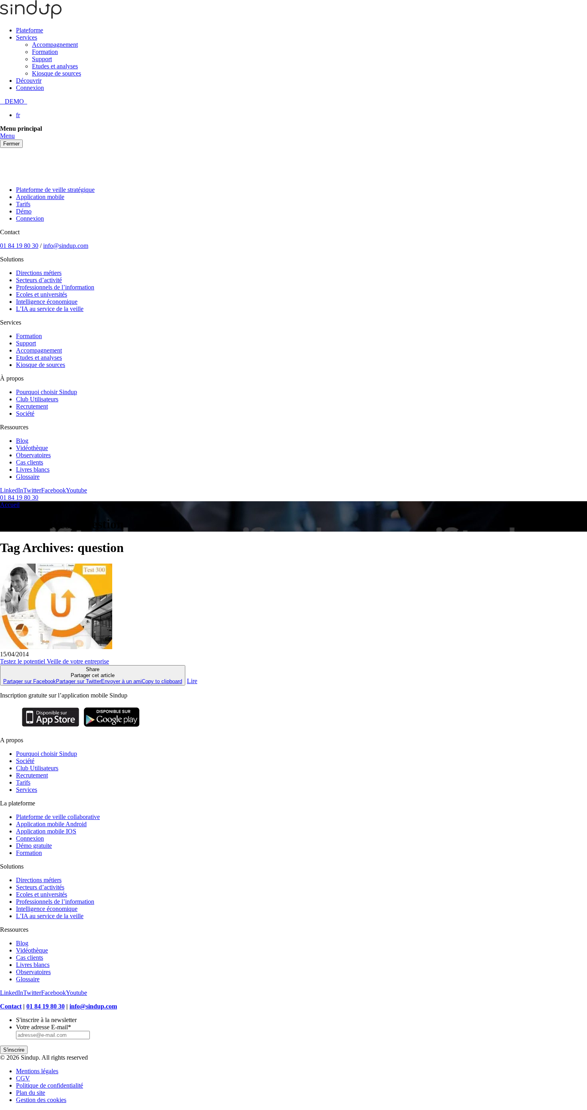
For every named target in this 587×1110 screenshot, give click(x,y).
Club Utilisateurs (37, 399)
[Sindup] (30, 16)
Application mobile (40, 196)
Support (42, 59)
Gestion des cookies (41, 1099)
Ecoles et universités (41, 294)
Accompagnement (55, 44)
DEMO (13, 101)
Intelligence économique (46, 301)
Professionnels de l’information (55, 287)
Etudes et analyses (55, 66)
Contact (11, 1006)
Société (25, 413)
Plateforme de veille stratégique (55, 189)
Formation (45, 51)
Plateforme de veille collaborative (58, 816)
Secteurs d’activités (40, 887)
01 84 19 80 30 (19, 245)
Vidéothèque (32, 447)
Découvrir (29, 80)
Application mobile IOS (46, 831)
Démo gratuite (34, 845)
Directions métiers (38, 272)
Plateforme (29, 30)
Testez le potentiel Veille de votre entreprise (54, 661)
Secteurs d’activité (39, 280)
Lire (192, 681)
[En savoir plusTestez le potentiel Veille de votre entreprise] (56, 647)
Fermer (11, 144)
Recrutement (32, 406)
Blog (22, 440)
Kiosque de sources (56, 73)
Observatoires (33, 455)
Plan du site (30, 1092)
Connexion (30, 87)
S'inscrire (13, 1050)
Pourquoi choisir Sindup (46, 392)
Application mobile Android (51, 824)
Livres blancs (33, 469)
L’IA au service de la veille (49, 308)
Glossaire (28, 476)
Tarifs (23, 204)
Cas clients (29, 462)
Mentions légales (37, 1071)
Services (26, 37)
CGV (23, 1078)
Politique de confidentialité (49, 1085)
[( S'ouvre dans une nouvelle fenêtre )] (50, 726)
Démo (24, 211)
